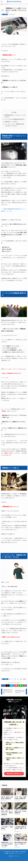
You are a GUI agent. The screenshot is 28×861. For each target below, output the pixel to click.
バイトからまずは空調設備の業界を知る (14, 119)
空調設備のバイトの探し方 (11, 121)
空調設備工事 (7, 851)
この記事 (22, 200)
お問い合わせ (11, 853)
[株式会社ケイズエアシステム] (14, 1)
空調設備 (24, 679)
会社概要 (6, 853)
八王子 (15, 679)
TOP (3, 851)
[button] (3, 685)
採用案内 (17, 851)
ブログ (4, 14)
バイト (11, 679)
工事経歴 (12, 851)
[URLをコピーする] (25, 685)
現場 (21, 679)
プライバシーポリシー (19, 853)
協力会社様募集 (22, 851)
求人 (6, 14)
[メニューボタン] (1, 1)
